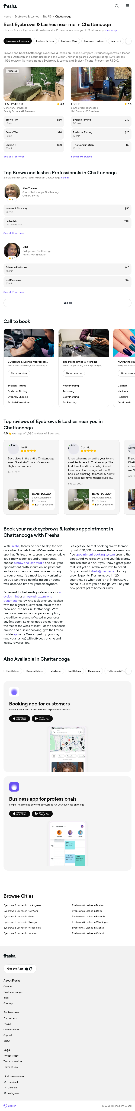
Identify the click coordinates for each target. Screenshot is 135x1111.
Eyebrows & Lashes (27, 16)
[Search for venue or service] (116, 6)
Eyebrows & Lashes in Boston (88, 905)
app (15, 634)
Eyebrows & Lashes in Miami (19, 916)
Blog (6, 997)
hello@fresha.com (104, 571)
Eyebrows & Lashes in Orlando (88, 933)
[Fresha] (10, 6)
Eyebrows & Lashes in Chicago (20, 922)
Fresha (15, 546)
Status (7, 1040)
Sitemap (8, 1003)
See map (111, 30)
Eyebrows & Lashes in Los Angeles (22, 905)
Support (8, 1035)
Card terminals (12, 1029)
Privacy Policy (11, 1055)
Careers (8, 986)
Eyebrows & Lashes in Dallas (87, 910)
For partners (10, 1018)
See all (67, 302)
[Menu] (127, 5)
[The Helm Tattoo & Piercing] (84, 368)
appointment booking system (95, 554)
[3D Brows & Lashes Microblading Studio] (29, 368)
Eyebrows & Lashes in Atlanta (88, 927)
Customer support (14, 992)
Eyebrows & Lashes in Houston (20, 933)
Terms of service (13, 1061)
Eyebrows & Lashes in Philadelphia (22, 927)
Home (7, 16)
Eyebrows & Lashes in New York (21, 910)
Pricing (7, 1023)
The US (47, 16)
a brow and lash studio (29, 562)
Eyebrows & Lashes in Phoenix (88, 916)
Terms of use (11, 1067)
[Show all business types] (128, 671)
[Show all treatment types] (128, 41)
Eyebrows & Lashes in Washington (90, 922)
